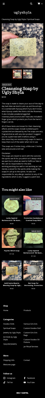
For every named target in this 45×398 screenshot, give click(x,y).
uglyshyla (22, 12)
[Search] (31, 4)
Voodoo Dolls (8, 324)
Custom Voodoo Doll (32, 328)
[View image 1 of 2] (17, 74)
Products (27, 310)
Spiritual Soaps (33, 19)
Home (5, 310)
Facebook (31, 378)
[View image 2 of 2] (27, 74)
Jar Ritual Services (31, 346)
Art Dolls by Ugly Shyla (10, 338)
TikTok (10, 382)
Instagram (11, 378)
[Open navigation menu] (4, 4)
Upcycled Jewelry (10, 344)
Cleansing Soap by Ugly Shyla (14, 19)
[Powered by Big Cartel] (22, 393)
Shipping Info (8, 360)
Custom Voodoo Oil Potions (31, 340)
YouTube (31, 382)
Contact (27, 360)
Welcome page (9, 364)
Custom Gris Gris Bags (30, 333)
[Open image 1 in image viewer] (22, 45)
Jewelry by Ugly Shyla (12, 332)
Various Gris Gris (30, 324)
